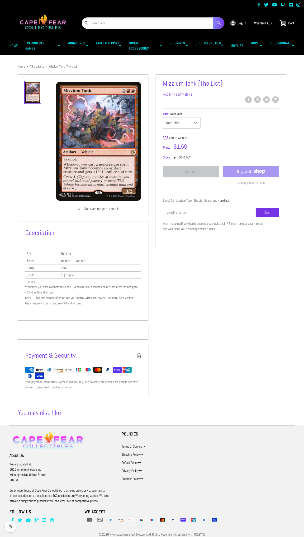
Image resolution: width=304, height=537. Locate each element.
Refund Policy (130, 462)
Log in (242, 23)
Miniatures (76, 45)
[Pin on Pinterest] (257, 99)
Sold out (191, 171)
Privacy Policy (130, 471)
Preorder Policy (131, 479)
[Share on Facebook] (248, 99)
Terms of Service (132, 446)
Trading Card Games (36, 45)
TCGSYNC (199, 534)
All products (37, 66)
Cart (291, 23)
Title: (172, 114)
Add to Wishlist (178, 138)
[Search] (218, 23)
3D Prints (177, 45)
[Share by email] (275, 99)
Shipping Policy (131, 454)
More (255, 45)
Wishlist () (263, 23)
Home (14, 46)
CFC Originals (281, 45)
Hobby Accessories (140, 45)
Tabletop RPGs (107, 45)
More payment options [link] (251, 182)
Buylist (237, 46)
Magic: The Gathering (177, 94)
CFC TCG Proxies (208, 45)
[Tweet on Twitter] (266, 99)
